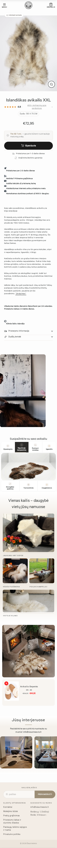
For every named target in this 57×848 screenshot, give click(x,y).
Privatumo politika (11, 834)
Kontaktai (7, 807)
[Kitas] (53, 753)
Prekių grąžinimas (11, 815)
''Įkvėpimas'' (20, 293)
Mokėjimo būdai (10, 811)
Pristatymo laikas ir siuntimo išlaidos (12, 821)
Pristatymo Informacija (18, 331)
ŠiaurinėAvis (32, 843)
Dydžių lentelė (14, 336)
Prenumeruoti (45, 794)
